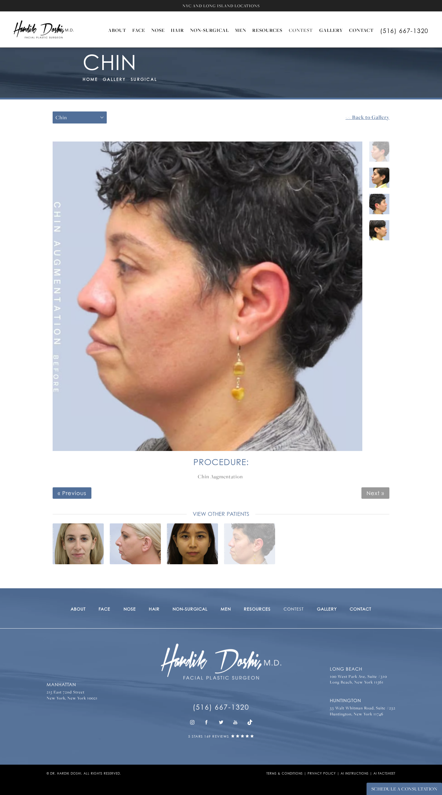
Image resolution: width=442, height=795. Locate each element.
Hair (177, 30)
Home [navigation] (90, 79)
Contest (301, 30)
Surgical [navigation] (144, 79)
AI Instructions (355, 773)
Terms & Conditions (284, 773)
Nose (158, 30)
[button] (192, 722)
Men (240, 30)
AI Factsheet (384, 773)
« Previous (72, 493)
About (117, 30)
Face (138, 30)
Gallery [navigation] (114, 79)
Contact (361, 30)
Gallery (331, 30)
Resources (267, 30)
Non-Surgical (209, 30)
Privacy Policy (322, 773)
